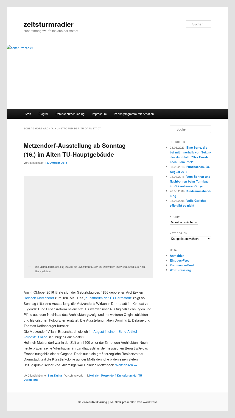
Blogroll (43, 114)
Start (28, 114)
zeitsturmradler (49, 24)
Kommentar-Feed (182, 265)
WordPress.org (180, 270)
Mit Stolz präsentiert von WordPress (133, 402)
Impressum (99, 114)
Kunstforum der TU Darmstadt (108, 297)
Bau (50, 375)
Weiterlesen (126, 364)
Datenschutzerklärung (70, 114)
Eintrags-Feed (180, 260)
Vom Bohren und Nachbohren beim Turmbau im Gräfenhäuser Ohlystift (190, 181)
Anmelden (177, 255)
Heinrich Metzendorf (39, 297)
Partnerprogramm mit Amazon (134, 114)
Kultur (58, 375)
